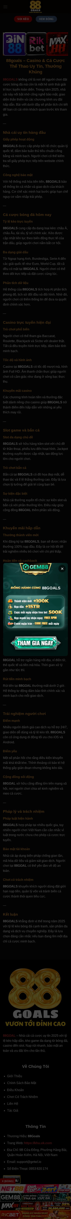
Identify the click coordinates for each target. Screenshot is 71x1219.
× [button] (62, 569)
